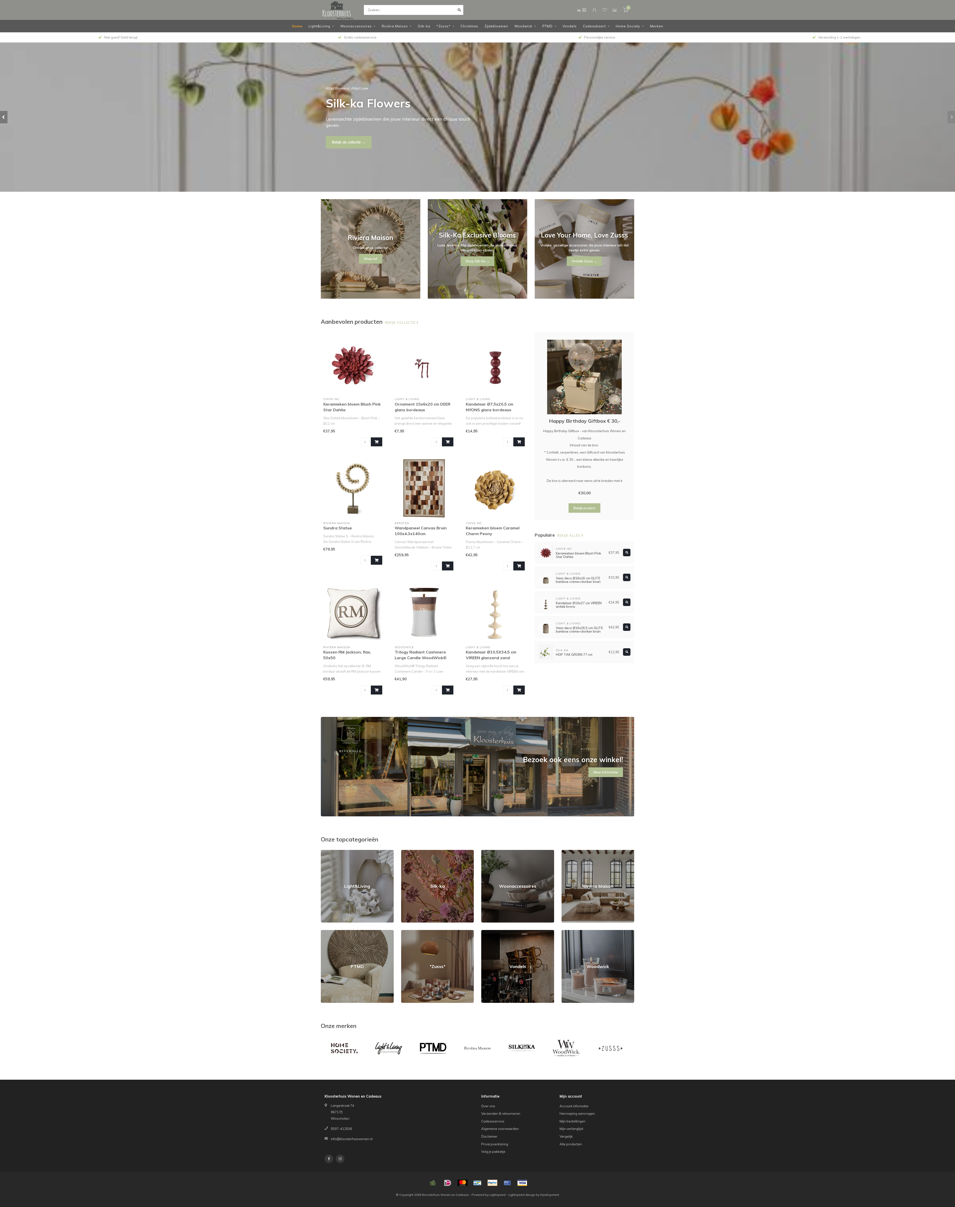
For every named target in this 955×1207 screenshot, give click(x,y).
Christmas (469, 26)
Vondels (570, 26)
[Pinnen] (507, 1183)
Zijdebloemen (496, 26)
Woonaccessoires (356, 26)
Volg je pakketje (493, 1152)
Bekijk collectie (401, 322)
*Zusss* (443, 26)
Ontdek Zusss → (584, 261)
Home (297, 26)
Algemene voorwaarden (500, 1129)
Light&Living (319, 26)
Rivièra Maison (395, 26)
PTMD (547, 26)
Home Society (628, 26)
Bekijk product (584, 508)
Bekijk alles (569, 535)
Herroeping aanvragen (577, 1113)
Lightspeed (497, 1195)
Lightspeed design (521, 1195)
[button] (3, 117)
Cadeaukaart (594, 26)
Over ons (488, 1106)
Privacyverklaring (494, 1144)
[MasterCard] (462, 1183)
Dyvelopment (549, 1195)
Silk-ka (424, 26)
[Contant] (433, 1183)
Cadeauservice (492, 1121)
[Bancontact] (477, 1183)
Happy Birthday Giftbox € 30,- (584, 421)
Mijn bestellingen (572, 1121)
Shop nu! (339, 139)
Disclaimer (489, 1136)
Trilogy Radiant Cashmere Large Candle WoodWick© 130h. (421, 658)
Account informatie (574, 1106)
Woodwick (523, 26)
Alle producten (571, 1144)
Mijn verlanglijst (571, 1129)
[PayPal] (492, 1183)
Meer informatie (605, 772)
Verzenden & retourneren (500, 1113)
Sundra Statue (337, 527)
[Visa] (522, 1183)
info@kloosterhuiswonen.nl (352, 1139)
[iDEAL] (447, 1183)
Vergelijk (566, 1136)
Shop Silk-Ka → (477, 261)
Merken (656, 26)
